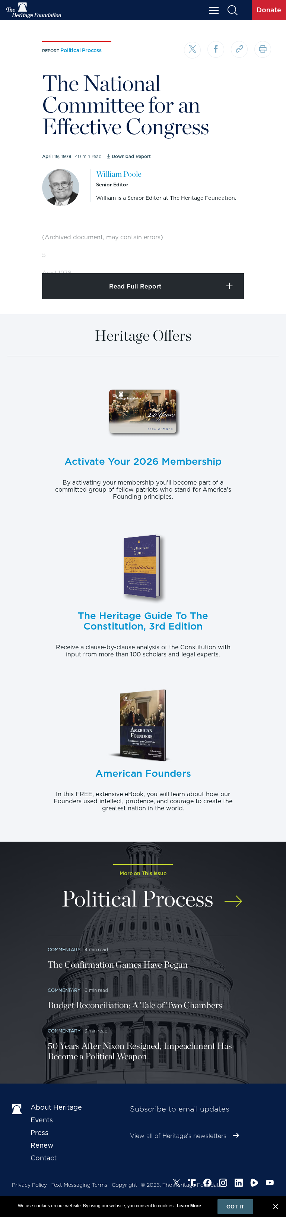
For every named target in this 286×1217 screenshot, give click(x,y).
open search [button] (232, 10)
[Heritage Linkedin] (239, 1184)
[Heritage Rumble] (254, 1184)
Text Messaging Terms (79, 1185)
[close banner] (275, 1207)
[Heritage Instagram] (223, 1184)
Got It (235, 1207)
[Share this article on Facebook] (215, 49)
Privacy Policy (29, 1185)
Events (42, 1120)
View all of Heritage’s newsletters (178, 1135)
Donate (269, 10)
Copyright (124, 1185)
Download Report (131, 156)
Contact (44, 1158)
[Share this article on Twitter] (192, 50)
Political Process (81, 50)
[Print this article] (262, 49)
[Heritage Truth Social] (192, 1184)
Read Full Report (135, 286)
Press (39, 1132)
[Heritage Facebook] (207, 1184)
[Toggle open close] (262, 257)
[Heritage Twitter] (176, 1184)
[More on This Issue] (233, 897)
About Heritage (56, 1107)
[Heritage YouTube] (270, 1184)
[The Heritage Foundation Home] (34, 10)
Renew (42, 1145)
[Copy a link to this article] (239, 49)
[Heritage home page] (17, 1109)
